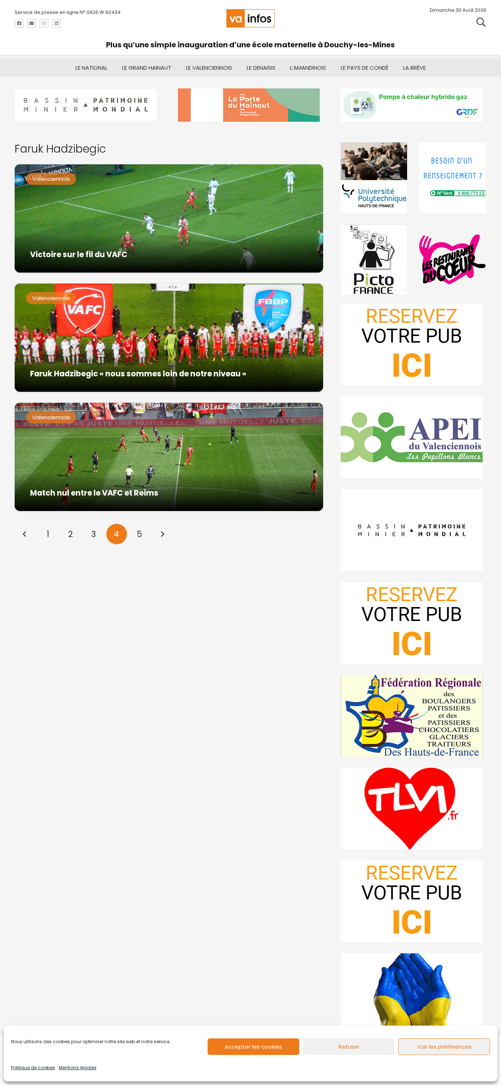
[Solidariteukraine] (413, 994)
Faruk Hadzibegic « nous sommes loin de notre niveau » (138, 373)
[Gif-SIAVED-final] (452, 177)
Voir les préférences (444, 1047)
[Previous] (25, 534)
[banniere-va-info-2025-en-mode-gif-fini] (413, 105)
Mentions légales (77, 1067)
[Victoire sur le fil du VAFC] (169, 218)
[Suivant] (162, 534)
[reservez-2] (413, 623)
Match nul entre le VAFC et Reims (94, 492)
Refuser (349, 1047)
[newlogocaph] (250, 105)
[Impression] (413, 437)
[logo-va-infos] (250, 18)
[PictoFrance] (374, 259)
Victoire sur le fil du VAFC (78, 254)
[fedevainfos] (413, 716)
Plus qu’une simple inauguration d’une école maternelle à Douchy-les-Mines (250, 45)
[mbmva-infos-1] (413, 530)
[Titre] (19, 23)
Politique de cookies (33, 1067)
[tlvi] (413, 809)
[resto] (452, 259)
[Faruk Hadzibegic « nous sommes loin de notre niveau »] (169, 338)
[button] (481, 21)
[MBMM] (87, 105)
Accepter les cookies (253, 1047)
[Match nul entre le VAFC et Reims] (169, 457)
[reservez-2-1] (413, 345)
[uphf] (374, 177)
